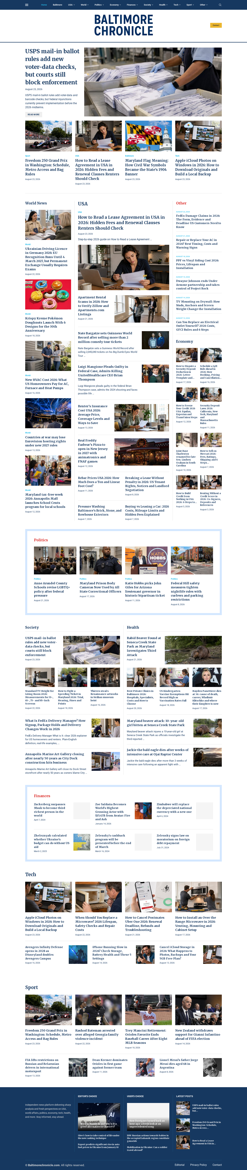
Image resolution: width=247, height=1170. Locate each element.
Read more (34, 114)
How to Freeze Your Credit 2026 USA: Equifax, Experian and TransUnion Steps (186, 411)
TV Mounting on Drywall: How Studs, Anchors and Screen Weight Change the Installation (198, 305)
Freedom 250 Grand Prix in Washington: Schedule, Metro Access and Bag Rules (48, 1035)
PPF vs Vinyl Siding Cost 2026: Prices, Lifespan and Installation (197, 264)
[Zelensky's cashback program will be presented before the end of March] (143, 842)
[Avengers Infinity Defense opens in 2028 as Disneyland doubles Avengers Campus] (78, 954)
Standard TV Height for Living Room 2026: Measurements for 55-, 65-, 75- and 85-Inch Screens (39, 697)
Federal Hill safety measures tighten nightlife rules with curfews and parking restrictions (187, 591)
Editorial (179, 1164)
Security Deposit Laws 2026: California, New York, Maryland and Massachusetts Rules (210, 414)
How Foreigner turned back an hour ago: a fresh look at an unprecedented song (147, 1123)
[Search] (220, 5)
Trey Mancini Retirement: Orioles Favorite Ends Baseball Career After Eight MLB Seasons (146, 1037)
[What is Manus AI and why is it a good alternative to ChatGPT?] (99, 1117)
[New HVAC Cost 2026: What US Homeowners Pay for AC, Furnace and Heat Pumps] (48, 368)
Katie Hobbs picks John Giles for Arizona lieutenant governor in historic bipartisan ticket (145, 589)
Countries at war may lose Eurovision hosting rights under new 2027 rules (45, 441)
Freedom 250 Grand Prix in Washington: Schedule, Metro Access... (206, 1125)
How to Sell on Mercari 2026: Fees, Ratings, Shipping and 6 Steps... (209, 457)
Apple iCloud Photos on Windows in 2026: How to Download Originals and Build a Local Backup (44, 924)
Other (202, 5)
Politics (98, 5)
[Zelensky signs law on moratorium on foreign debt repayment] (204, 842)
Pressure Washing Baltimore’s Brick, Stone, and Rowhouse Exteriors (99, 510)
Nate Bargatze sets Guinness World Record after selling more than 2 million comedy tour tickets (105, 337)
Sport (189, 5)
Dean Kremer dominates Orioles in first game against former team (110, 1063)
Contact (216, 25)
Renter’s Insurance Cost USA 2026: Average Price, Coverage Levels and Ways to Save (94, 414)
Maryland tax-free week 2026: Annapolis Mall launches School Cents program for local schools (45, 501)
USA (70, 5)
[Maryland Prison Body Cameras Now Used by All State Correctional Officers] (101, 572)
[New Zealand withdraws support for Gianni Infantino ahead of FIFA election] (198, 1020)
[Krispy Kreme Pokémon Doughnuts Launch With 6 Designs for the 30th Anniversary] (48, 308)
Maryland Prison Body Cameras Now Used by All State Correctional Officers (100, 587)
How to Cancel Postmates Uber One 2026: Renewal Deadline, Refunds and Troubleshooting (144, 924)
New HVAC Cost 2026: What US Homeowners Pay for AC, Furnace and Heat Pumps (47, 384)
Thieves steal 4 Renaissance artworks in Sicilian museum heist (104, 696)
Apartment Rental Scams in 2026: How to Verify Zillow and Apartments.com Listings (93, 305)
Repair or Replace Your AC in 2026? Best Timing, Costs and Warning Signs (196, 243)
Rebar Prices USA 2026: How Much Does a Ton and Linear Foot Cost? (99, 482)
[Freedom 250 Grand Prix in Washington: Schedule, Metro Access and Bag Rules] (48, 151)
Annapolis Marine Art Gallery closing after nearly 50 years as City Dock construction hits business (54, 758)
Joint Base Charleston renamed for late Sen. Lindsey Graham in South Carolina (186, 458)
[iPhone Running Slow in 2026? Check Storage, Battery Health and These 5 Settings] (145, 954)
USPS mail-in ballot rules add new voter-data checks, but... (207, 1108)
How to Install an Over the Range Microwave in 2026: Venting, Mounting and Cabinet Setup (195, 924)
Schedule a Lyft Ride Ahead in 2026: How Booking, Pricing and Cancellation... (210, 372)
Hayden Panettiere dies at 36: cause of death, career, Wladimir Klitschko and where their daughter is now (206, 697)
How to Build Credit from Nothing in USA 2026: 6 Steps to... (186, 498)
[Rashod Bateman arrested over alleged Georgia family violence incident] (98, 1020)
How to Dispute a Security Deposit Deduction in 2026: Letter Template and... (186, 372)
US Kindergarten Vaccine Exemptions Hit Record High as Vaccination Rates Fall (174, 696)
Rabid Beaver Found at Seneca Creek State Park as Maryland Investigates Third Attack (144, 646)
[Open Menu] (26, 4)
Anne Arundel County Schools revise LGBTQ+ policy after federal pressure (52, 589)
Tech (176, 5)
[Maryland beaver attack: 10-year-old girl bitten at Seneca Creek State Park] (207, 728)
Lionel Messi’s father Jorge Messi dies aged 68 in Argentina (179, 1063)
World (83, 5)
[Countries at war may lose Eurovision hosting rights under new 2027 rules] (48, 425)
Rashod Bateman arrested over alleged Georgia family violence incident (96, 1035)
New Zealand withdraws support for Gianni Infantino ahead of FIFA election (197, 1035)
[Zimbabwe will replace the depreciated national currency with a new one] (204, 810)
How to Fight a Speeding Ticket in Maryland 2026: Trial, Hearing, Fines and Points (71, 697)
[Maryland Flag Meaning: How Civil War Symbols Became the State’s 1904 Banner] (148, 151)
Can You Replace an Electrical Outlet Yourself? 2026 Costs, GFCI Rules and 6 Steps (197, 325)
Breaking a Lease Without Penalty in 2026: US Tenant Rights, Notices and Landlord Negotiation (147, 484)
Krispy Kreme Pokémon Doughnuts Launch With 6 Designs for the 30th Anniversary (45, 324)
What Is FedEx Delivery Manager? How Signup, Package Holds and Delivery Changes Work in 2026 (55, 725)
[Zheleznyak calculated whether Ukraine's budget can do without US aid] (81, 842)
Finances (131, 5)
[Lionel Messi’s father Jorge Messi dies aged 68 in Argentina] (212, 1067)
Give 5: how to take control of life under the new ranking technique (98, 1137)
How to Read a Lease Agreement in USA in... (204, 1142)
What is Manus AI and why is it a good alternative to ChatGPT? (98, 1125)
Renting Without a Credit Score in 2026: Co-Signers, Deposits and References (210, 499)
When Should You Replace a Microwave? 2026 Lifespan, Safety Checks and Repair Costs (96, 924)
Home (44, 5)
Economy (114, 5)
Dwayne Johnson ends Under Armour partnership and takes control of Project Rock (198, 284)
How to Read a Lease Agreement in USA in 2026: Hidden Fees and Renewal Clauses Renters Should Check (97, 169)
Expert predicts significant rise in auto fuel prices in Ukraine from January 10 (98, 1145)
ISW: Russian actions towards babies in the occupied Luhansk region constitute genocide (148, 1138)
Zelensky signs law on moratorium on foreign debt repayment (173, 839)
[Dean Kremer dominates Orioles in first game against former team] (145, 1067)
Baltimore (57, 5)
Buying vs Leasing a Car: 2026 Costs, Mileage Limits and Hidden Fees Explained (147, 510)
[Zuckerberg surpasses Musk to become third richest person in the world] (81, 810)
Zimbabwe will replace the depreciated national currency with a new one (174, 808)
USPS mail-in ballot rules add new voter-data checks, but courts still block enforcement (52, 67)
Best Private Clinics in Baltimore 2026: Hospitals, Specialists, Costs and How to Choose (140, 697)
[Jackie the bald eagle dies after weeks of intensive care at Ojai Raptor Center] (207, 757)
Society (147, 5)
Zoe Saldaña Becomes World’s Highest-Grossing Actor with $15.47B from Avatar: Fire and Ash (112, 812)
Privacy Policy (198, 1164)
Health (162, 5)
